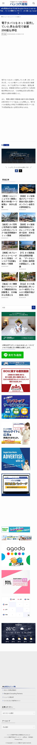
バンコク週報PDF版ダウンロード (13, 737)
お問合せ (25, 737)
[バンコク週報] (18, 3)
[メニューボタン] (3, 3)
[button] (16, 170)
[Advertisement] (18, 56)
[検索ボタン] (33, 3)
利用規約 (30, 737)
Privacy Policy (18, 739)
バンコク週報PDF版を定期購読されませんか (18, 734)
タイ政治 (6, 145)
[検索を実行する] (33, 307)
